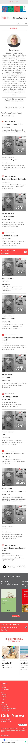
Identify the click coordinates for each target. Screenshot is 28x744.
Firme (8, 113)
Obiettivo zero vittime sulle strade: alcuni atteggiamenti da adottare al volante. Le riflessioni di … (13, 224)
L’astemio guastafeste (10, 397)
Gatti (3, 435)
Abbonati (21, 724)
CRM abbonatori (5, 689)
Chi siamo (3, 687)
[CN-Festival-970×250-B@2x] (14, 9)
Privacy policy (4, 705)
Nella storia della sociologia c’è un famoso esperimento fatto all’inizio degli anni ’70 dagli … (13, 558)
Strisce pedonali (8, 217)
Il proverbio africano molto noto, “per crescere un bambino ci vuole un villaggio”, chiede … (14, 186)
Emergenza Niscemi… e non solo (14, 491)
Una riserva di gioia (9, 160)
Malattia (5, 529)
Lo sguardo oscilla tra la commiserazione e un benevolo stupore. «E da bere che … (12, 404)
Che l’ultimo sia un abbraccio (13, 454)
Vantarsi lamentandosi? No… (12, 124)
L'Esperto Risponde (17, 113)
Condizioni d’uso (5, 710)
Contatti (3, 685)
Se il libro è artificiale (10, 236)
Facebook (3, 694)
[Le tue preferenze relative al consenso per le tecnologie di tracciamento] (25, 741)
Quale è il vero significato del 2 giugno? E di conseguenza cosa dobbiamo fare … (12, 289)
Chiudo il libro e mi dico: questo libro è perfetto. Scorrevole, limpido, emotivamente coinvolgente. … (13, 243)
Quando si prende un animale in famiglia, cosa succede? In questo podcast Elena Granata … (12, 442)
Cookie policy (4, 706)
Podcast (11, 116)
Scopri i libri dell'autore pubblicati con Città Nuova (14, 100)
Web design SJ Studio (14, 730)
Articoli (3, 113)
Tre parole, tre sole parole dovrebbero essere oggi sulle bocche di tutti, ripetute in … (14, 385)
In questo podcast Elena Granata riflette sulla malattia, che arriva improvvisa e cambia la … (12, 536)
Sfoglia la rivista (14, 2)
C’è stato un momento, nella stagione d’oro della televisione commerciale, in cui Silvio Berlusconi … (14, 347)
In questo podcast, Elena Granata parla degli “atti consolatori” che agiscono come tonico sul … (12, 326)
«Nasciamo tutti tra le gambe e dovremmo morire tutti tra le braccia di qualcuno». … (13, 461)
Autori (14, 28)
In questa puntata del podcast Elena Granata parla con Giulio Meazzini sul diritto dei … (14, 167)
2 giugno (5, 281)
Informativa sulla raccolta (8, 742)
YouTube (3, 700)
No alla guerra (7, 378)
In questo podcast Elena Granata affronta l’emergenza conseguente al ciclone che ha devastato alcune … (13, 499)
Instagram (3, 698)
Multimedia (4, 116)
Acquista (14, 616)
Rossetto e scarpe (8, 319)
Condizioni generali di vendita (8, 708)
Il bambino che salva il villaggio (14, 179)
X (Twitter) (3, 696)
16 (19, 566)
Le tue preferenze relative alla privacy (15, 740)
